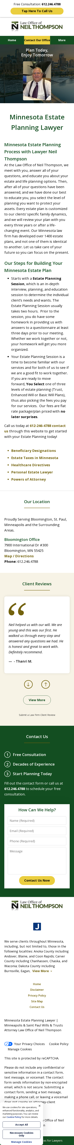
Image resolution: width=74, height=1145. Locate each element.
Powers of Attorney (28, 479)
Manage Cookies (20, 1049)
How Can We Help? (37, 810)
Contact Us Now (37, 880)
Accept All (21, 1124)
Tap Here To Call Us (37, 11)
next (45, 688)
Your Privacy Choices (29, 1044)
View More (37, 700)
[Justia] (37, 926)
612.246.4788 (27, 561)
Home (12, 40)
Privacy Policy (37, 995)
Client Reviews (37, 584)
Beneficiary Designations (33, 450)
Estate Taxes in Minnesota (34, 457)
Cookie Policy (58, 1044)
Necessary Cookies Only (21, 1134)
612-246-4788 (40, 425)
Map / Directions (19, 556)
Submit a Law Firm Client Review (37, 715)
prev (28, 688)
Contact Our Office (37, 40)
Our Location (37, 501)
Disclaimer (37, 990)
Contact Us (37, 736)
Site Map (37, 1001)
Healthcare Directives (30, 465)
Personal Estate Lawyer (32, 472)
